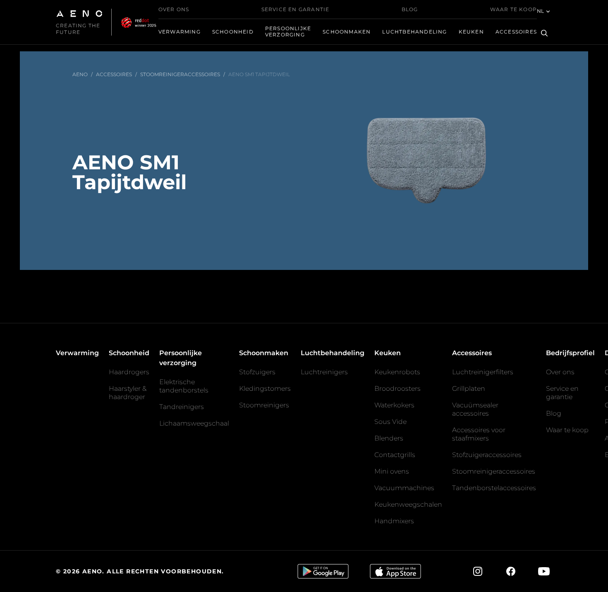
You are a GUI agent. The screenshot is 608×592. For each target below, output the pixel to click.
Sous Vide (390, 422)
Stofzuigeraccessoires (487, 455)
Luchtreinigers (324, 372)
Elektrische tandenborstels (183, 386)
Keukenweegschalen (408, 504)
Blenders (388, 438)
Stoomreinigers (264, 405)
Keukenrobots (397, 372)
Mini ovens (391, 471)
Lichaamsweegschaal (194, 423)
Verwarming (179, 32)
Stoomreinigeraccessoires (493, 471)
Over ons (173, 9)
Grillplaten (468, 388)
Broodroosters (397, 388)
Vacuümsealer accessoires (475, 409)
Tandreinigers (181, 407)
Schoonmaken (347, 32)
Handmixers (394, 521)
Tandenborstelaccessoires (494, 488)
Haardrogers (129, 372)
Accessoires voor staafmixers (478, 434)
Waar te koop (513, 9)
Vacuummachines (404, 488)
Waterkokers (394, 405)
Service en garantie (295, 9)
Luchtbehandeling (414, 32)
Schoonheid (233, 32)
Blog (410, 9)
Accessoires (516, 32)
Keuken (471, 32)
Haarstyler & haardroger (127, 393)
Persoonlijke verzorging (288, 31)
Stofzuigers (257, 372)
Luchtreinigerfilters (482, 372)
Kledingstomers (265, 388)
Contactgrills (394, 455)
